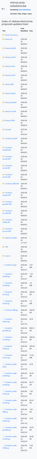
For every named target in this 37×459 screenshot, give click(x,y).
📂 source (6, 256)
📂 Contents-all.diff (9, 138)
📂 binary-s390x (8, 120)
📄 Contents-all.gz (9, 265)
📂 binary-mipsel (9, 93)
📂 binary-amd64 (9, 48)
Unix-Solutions (25, 10)
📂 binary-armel (8, 66)
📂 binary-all (7, 39)
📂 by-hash (6, 129)
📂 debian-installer (9, 238)
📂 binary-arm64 (8, 57)
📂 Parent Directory (10, 35)
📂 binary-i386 (8, 84)
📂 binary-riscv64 (9, 111)
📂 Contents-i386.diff (10, 184)
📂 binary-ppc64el (9, 102)
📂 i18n (5, 247)
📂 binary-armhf (8, 75)
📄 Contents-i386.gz (10, 310)
